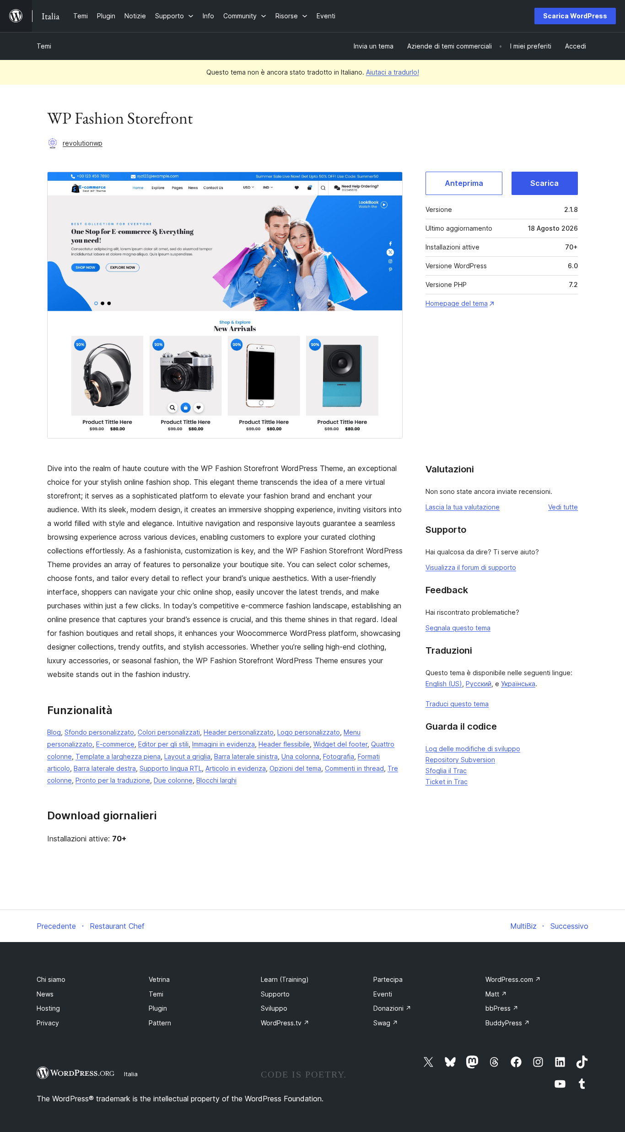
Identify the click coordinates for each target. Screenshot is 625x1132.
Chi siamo (51, 979)
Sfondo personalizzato (99, 732)
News (45, 994)
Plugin (158, 1008)
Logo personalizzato (308, 732)
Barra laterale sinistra (246, 756)
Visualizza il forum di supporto (471, 567)
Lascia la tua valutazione (463, 507)
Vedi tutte (563, 507)
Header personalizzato (239, 732)
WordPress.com (513, 979)
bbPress (501, 1008)
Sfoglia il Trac (446, 771)
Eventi (382, 994)
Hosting (48, 1008)
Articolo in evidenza (235, 768)
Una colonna (300, 756)
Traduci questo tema (457, 704)
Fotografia (338, 756)
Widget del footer (340, 744)
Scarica (544, 183)
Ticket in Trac (447, 781)
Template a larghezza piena (118, 756)
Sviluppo (274, 1008)
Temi (44, 46)
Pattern (160, 1023)
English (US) (444, 684)
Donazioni (392, 1008)
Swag (385, 1023)
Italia (131, 1074)
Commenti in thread (354, 768)
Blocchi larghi (216, 780)
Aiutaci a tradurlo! (392, 72)
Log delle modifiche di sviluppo (473, 749)
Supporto (275, 994)
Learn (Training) (285, 979)
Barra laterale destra (105, 768)
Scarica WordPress (575, 16)
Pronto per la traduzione (112, 780)
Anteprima (464, 183)
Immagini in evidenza (223, 744)
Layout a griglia (187, 756)
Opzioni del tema (295, 768)
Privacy (48, 1023)
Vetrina (159, 979)
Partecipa (388, 979)
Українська (518, 684)
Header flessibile (284, 744)
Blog (54, 732)
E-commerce (115, 744)
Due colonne (173, 780)
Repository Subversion (460, 760)
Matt (496, 994)
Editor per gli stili (163, 744)
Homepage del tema (457, 303)
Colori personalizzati (169, 732)
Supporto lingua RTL (171, 768)
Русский (478, 684)
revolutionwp (82, 143)
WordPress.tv (285, 1023)
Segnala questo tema (458, 628)
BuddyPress (507, 1023)
